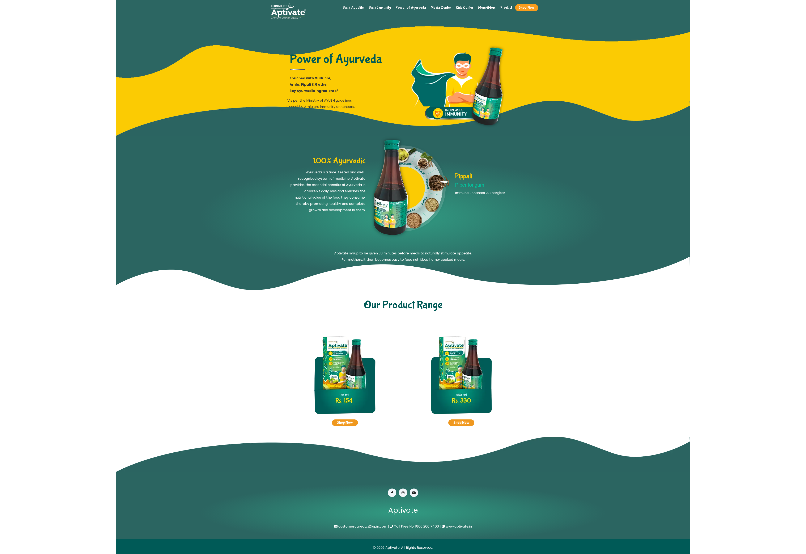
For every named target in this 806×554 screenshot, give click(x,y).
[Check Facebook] (392, 493)
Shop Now (527, 7)
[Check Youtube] (414, 493)
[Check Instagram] (403, 493)
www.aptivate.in (459, 526)
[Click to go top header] (792, 540)
